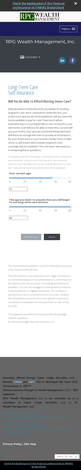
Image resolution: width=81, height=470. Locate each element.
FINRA (18, 382)
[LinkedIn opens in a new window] (62, 63)
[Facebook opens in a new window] (72, 63)
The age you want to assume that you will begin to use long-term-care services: (39, 201)
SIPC (32, 382)
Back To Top (65, 456)
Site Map (30, 444)
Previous (31, 237)
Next (52, 237)
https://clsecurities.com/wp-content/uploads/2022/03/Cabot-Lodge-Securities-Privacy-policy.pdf (39, 428)
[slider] (40, 178)
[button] (68, 29)
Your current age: (20, 173)
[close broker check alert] (75, 3)
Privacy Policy (12, 444)
